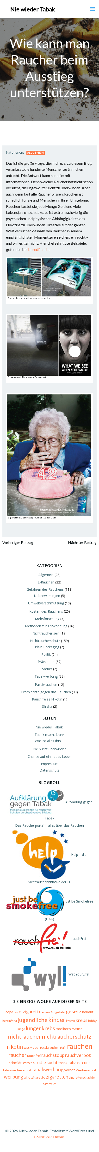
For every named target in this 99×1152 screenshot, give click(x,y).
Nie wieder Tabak (32, 9)
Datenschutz (49, 770)
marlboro (63, 1029)
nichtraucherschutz (66, 1036)
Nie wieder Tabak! (49, 727)
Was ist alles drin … (49, 741)
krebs (81, 1020)
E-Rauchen (46, 582)
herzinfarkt (9, 1021)
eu (53, 1012)
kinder (56, 1019)
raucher (17, 1055)
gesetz (73, 1011)
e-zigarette (30, 1011)
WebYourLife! (78, 974)
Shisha (47, 706)
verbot (69, 1070)
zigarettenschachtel (82, 1077)
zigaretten (57, 1077)
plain (63, 1047)
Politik (46, 654)
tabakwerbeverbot (17, 1070)
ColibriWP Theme (49, 1136)
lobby (92, 1021)
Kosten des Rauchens (46, 611)
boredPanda (38, 249)
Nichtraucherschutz (45, 640)
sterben (27, 1063)
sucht (52, 1062)
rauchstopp (52, 1055)
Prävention (46, 661)
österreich (49, 1084)
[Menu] (92, 9)
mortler (77, 1029)
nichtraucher (24, 1036)
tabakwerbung (47, 1069)
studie (39, 1062)
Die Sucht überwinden (50, 749)
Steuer (47, 669)
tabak (63, 1062)
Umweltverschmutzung (46, 603)
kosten (70, 1021)
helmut (87, 1012)
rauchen (80, 1046)
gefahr (60, 1012)
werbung (13, 1077)
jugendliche (33, 1019)
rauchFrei (78, 938)
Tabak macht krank (49, 734)
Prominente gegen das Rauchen (46, 692)
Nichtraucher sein (46, 633)
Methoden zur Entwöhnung (46, 626)
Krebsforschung (47, 618)
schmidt (15, 1062)
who (27, 1077)
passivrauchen (49, 1047)
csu (16, 1012)
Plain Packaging (47, 647)
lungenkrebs (40, 1028)
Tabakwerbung (46, 676)
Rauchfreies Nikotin (47, 699)
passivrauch (31, 1047)
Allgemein (35, 152)
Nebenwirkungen (47, 595)
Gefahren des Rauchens (45, 589)
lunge (21, 1029)
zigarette (38, 1077)
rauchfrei (34, 1056)
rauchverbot (78, 1055)
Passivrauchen (46, 684)
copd (9, 1012)
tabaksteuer (79, 1062)
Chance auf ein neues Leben (50, 756)
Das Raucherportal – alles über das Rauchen (49, 825)
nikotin (15, 1046)
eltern (46, 1012)
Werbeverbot (86, 1070)
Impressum (49, 763)
